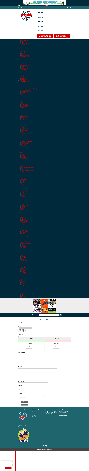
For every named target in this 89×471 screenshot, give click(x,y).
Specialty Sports (23, 271)
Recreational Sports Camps (25, 65)
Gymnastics (23, 259)
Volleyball (22, 277)
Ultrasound (22, 173)
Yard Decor (22, 208)
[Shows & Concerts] (25, 333)
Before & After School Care (25, 81)
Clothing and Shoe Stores (25, 241)
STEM (22, 234)
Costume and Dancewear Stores (26, 243)
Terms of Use (34, 415)
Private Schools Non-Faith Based (26, 91)
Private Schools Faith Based (25, 90)
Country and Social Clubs (25, 115)
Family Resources (22, 95)
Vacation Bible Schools (24, 74)
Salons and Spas (23, 138)
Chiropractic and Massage (25, 159)
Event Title (20, 322)
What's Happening (22, 280)
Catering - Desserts (24, 180)
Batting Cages (23, 112)
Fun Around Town (21, 107)
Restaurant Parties (24, 202)
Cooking (22, 213)
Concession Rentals (24, 184)
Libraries (22, 129)
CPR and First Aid (23, 160)
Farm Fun (22, 285)
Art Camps (22, 42)
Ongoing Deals (23, 292)
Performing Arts (23, 228)
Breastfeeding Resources (25, 157)
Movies (22, 132)
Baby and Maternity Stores (25, 239)
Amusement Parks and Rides (25, 109)
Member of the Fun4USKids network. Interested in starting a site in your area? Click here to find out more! (51, 412)
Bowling (22, 113)
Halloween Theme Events (25, 286)
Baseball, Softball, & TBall (25, 253)
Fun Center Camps (24, 50)
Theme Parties (23, 207)
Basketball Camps (23, 44)
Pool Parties (23, 201)
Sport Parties (23, 206)
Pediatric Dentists (23, 169)
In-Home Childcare (24, 86)
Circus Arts (22, 212)
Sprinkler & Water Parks (24, 143)
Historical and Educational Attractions (26, 125)
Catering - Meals (23, 181)
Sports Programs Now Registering (26, 273)
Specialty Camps (23, 69)
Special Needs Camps (24, 68)
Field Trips (22, 119)
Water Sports (23, 278)
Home (19, 7)
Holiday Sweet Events (24, 291)
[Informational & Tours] (25, 331)
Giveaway (35, 7)
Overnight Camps (23, 61)
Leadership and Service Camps (25, 58)
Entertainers (23, 187)
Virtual (22, 237)
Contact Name (21, 377)
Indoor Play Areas (23, 127)
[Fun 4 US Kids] (26, 15)
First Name (2, 459)
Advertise (30, 7)
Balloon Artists (23, 176)
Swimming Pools (23, 144)
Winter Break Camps (24, 79)
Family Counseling (24, 162)
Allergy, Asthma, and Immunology (26, 153)
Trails (22, 149)
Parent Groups (23, 102)
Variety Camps (23, 75)
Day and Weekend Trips (24, 116)
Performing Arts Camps (24, 63)
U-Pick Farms (23, 296)
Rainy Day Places (23, 136)
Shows (22, 295)
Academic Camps (23, 41)
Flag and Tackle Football (24, 257)
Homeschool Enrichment (24, 221)
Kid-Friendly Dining (24, 246)
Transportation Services (24, 93)
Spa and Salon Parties (24, 204)
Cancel (22, 404)
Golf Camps (23, 53)
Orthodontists (23, 168)
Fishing (22, 120)
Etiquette (22, 218)
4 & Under (22, 210)
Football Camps (23, 48)
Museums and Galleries (24, 133)
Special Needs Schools (24, 92)
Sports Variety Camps (24, 70)
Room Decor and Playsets (25, 249)
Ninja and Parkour (23, 265)
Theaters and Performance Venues (26, 147)
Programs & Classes (22, 209)
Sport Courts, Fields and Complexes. (26, 141)
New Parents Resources (24, 101)
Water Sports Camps (24, 78)
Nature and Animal (24, 225)
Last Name (2, 463)
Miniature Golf (23, 131)
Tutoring (22, 94)
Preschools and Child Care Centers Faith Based (28, 88)
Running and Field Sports (25, 268)
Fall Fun (22, 284)
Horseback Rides (23, 126)
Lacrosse (22, 263)
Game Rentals (23, 192)
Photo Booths (23, 200)
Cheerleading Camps (24, 45)
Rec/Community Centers (24, 137)
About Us (33, 412)
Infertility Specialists (24, 164)
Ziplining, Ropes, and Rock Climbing (26, 151)
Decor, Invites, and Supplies (25, 186)
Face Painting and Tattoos (25, 188)
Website (19, 374)
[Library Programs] (25, 334)
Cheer (22, 255)
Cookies (22, 185)
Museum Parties (23, 196)
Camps (20, 39)
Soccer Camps (23, 67)
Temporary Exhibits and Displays (26, 146)
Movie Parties (23, 195)
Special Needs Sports (24, 270)
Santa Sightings (23, 293)
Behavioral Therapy (24, 154)
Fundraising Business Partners (25, 99)
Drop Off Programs (24, 83)
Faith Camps (23, 47)
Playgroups (22, 103)
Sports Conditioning (24, 272)
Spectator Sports (23, 140)
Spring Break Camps (24, 71)
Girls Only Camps (23, 52)
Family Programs (23, 219)
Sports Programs (21, 251)
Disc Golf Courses (23, 117)
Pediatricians (23, 171)
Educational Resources (24, 84)
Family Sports (23, 256)
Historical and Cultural (24, 220)
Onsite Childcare (23, 87)
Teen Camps (23, 72)
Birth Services (23, 156)
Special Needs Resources (25, 105)
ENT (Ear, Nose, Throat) (24, 161)
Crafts (22, 214)
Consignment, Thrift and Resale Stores (26, 242)
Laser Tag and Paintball (24, 128)
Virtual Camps (23, 76)
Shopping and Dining (22, 238)
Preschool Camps (23, 64)
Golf (21, 258)
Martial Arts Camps (24, 59)
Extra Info (20, 370)
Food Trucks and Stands (24, 190)
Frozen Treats (23, 245)
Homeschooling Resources (25, 100)
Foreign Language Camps (25, 49)
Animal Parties (23, 174)
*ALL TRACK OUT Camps (25, 40)
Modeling (22, 224)
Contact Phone (21, 385)
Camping (22, 114)
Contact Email (21, 381)
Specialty (22, 233)
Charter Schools (23, 82)
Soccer (22, 269)
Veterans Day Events (24, 297)
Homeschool (23, 85)
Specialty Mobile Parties (24, 205)
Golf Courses (23, 124)
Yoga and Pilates (23, 279)
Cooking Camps (23, 46)
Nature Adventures (24, 134)
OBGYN (22, 166)
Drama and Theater (24, 216)
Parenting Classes (23, 227)
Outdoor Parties (23, 197)
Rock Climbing (23, 267)
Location (20, 366)
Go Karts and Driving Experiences (26, 123)
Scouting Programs (24, 230)
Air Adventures (23, 108)
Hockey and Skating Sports (25, 261)
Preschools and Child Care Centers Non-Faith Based (29, 89)
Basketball (22, 254)
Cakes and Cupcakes (24, 178)
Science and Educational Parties (26, 203)
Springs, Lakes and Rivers (25, 142)
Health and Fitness (24, 260)
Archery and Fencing (24, 252)
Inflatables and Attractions (25, 193)
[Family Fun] (25, 328)
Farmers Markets (23, 244)
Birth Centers (23, 155)
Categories (20, 326)
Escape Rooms (23, 118)
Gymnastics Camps (24, 54)
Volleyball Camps (23, 77)
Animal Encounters (24, 110)
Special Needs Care (24, 172)
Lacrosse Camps (23, 57)
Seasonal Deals (23, 294)
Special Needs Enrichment (25, 232)
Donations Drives (23, 282)
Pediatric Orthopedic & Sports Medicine (27, 170)
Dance (22, 215)
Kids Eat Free (23, 247)
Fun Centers (23, 122)
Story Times (23, 235)
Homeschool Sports (24, 262)
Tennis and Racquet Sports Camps (26, 73)
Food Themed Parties (24, 189)
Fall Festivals (23, 283)
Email (2, 455)
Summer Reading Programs (25, 236)
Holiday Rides (23, 290)
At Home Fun (23, 111)
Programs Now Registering (25, 229)
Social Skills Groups (24, 104)
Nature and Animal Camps (25, 60)
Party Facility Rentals (24, 198)
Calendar (22, 7)
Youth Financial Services (24, 106)
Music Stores (23, 248)
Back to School (23, 281)
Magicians (22, 194)
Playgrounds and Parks (24, 135)
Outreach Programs (24, 226)
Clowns (22, 183)
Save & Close (23, 401)
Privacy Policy (34, 416)
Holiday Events (23, 288)
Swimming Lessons (24, 275)
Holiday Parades (23, 289)
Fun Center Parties (24, 191)
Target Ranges (23, 145)
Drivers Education (23, 217)
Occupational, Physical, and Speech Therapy (27, 167)
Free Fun (22, 121)
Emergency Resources (24, 96)
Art (21, 211)
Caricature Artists (23, 179)
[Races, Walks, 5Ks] (25, 330)
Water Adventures (23, 150)
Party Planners (23, 199)
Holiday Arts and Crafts (24, 287)
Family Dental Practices (24, 163)
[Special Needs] (25, 329)
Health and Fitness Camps (25, 55)
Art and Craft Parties (24, 175)
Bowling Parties (23, 177)
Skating (22, 139)
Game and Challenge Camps (25, 51)
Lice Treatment (23, 165)
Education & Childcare (22, 80)
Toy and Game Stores (24, 250)
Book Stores (23, 240)
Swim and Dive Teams (24, 274)
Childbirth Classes (23, 158)
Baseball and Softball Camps (25, 43)
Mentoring (22, 223)
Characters (22, 182)
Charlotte (46, 5)
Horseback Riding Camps (25, 56)
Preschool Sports (23, 266)
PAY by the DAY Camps (24, 62)
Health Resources (21, 152)
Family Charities (23, 97)
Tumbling (22, 276)
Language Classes (24, 222)
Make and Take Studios (24, 130)
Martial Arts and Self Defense (25, 264)
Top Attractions (23, 148)
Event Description (21, 352)
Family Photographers (24, 98)
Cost (19, 389)
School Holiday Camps (24, 66)
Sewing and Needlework (24, 231)
